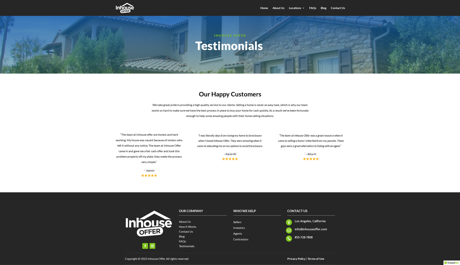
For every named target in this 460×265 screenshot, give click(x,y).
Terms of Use (316, 258)
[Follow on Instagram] (152, 246)
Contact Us (338, 8)
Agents (237, 233)
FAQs (312, 8)
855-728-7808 (304, 237)
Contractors (240, 239)
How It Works (187, 226)
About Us (278, 8)
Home (264, 8)
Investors (239, 227)
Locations (295, 8)
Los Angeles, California (310, 221)
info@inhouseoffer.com (311, 229)
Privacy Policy (296, 258)
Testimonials (186, 246)
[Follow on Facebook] (145, 246)
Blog (323, 8)
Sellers (237, 222)
